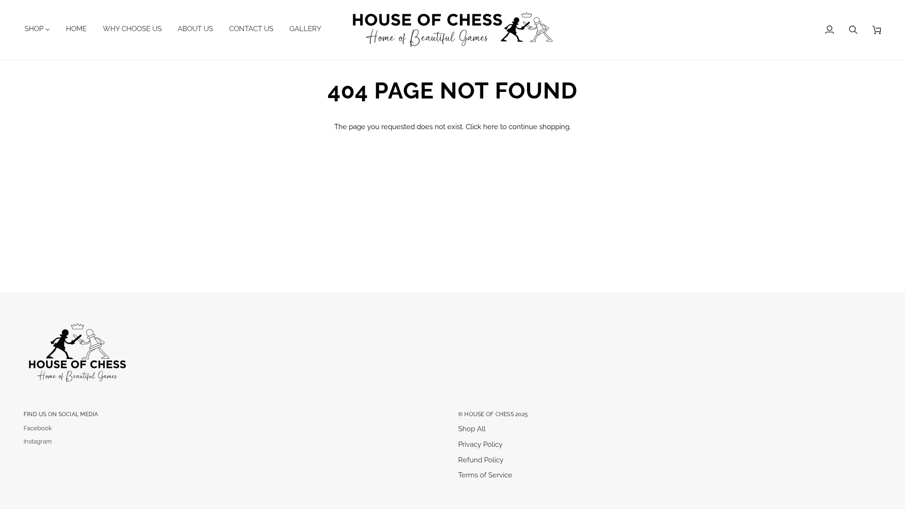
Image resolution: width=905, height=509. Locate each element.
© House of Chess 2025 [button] (493, 414)
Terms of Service (485, 475)
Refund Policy (480, 460)
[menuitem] (41, 28)
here (490, 127)
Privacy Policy (480, 444)
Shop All (471, 429)
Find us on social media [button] (61, 414)
